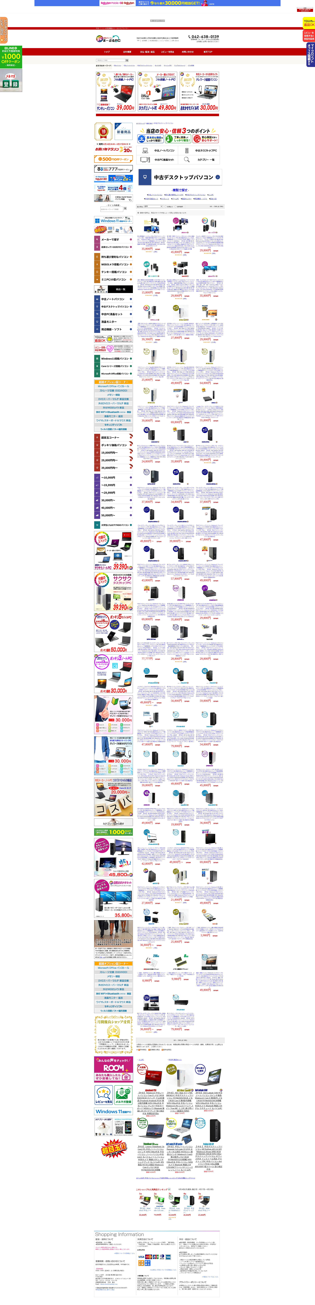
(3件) (155, 252)
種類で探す (149, 123)
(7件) (155, 948)
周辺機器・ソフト (200, 199)
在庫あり (170, 207)
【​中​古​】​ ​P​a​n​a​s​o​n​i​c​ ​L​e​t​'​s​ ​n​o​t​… (159, 1209)
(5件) (184, 255)
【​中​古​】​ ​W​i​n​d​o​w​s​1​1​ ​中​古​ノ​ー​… (145, 1210)
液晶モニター (186, 199)
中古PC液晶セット (151, 199)
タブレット (165, 199)
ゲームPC (175, 199)
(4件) (184, 299)
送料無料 (180, 207)
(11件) (155, 295)
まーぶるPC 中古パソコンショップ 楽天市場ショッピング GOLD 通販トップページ (165, 1178)
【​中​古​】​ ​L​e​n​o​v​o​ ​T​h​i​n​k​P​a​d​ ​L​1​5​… (174, 1210)
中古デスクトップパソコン (195, 195)
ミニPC (211, 195)
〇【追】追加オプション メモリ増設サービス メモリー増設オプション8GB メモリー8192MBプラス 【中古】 (180, 974)
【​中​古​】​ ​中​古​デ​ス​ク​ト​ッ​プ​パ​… (188, 1210)
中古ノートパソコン (155, 195)
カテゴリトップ (140, 123)
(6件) (184, 903)
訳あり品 (213, 199)
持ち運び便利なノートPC (174, 195)
